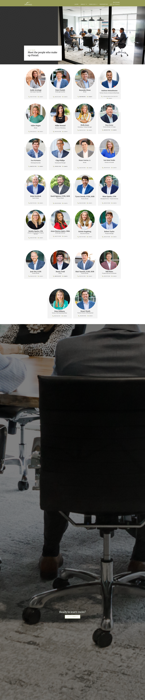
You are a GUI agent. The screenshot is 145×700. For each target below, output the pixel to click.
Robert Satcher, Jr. (85, 160)
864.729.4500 (116, 2)
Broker (84, 162)
